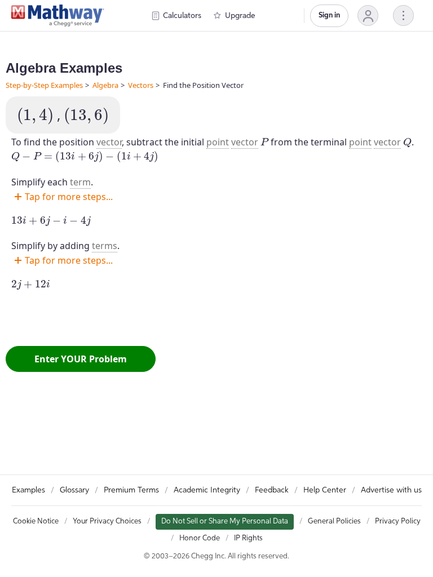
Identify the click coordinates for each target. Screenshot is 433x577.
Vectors (140, 85)
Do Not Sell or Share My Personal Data (224, 521)
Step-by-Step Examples (44, 85)
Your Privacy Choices (107, 521)
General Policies (334, 521)
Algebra (105, 85)
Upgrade (240, 16)
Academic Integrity (207, 490)
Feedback (272, 490)
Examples (28, 490)
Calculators (182, 16)
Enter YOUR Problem (80, 359)
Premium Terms (131, 490)
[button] (367, 15)
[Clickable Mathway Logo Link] (57, 16)
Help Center (324, 490)
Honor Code (199, 538)
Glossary (74, 490)
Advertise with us (391, 490)
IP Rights (248, 538)
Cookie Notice (36, 521)
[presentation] (35, 116)
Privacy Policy (398, 521)
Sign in (329, 15)
